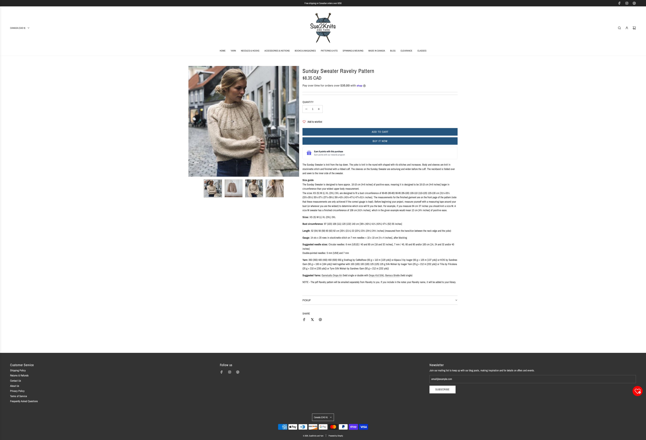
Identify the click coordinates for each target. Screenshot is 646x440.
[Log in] (627, 28)
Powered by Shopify (336, 435)
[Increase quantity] (318, 109)
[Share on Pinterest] (320, 320)
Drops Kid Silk (376, 275)
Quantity (308, 102)
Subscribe (442, 389)
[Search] (619, 28)
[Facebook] (619, 3)
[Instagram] (627, 3)
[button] (191, 121)
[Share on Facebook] (304, 320)
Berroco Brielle (392, 275)
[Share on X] (312, 320)
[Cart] (634, 28)
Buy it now (380, 141)
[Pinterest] (634, 3)
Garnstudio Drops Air (331, 275)
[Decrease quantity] (306, 109)
